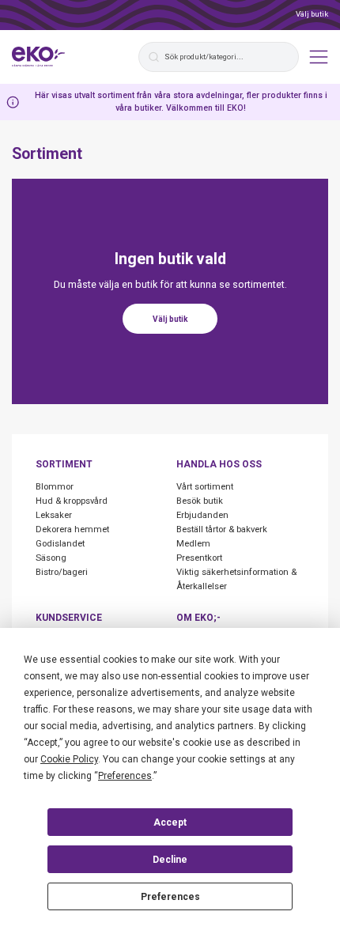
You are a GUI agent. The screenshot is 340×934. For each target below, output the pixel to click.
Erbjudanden (202, 515)
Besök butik (199, 501)
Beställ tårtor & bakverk (221, 529)
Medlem (193, 544)
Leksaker (54, 515)
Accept (170, 822)
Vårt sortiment (204, 487)
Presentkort (199, 558)
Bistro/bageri (62, 572)
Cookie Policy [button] (69, 759)
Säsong (51, 558)
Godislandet (60, 544)
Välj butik (312, 13)
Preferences (170, 896)
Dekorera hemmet (72, 529)
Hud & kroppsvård (72, 501)
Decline (170, 859)
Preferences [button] (125, 775)
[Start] (39, 57)
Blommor (55, 487)
